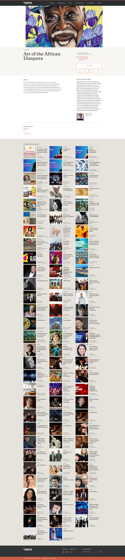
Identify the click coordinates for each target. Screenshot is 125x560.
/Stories (70, 3)
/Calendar (51, 3)
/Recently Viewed (79, 3)
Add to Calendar (89, 72)
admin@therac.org (26, 132)
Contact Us (73, 549)
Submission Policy (45, 558)
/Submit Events (61, 3)
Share (98, 72)
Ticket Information (89, 65)
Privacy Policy (53, 558)
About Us (65, 549)
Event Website (80, 72)
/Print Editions (90, 3)
